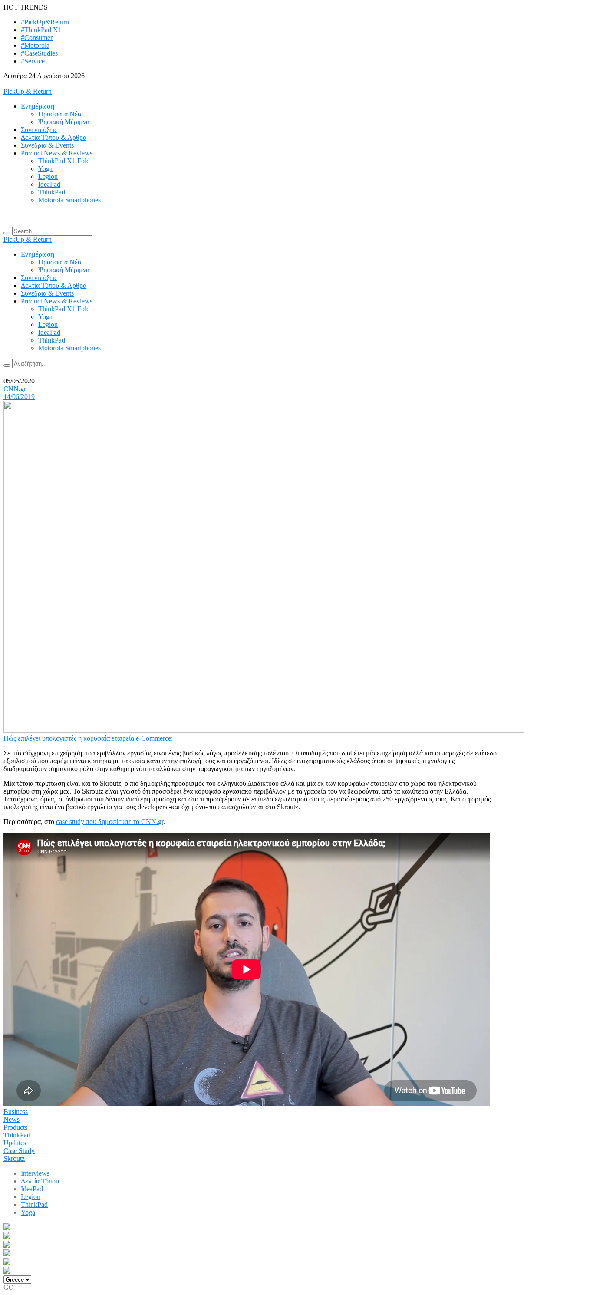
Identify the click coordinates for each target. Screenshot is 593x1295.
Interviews (35, 1173)
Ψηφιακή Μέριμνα (63, 121)
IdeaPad (49, 184)
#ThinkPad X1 (41, 29)
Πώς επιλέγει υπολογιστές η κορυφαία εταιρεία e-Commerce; (88, 738)
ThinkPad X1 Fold (64, 161)
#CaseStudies (39, 53)
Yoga (45, 168)
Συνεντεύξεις (39, 129)
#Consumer (37, 37)
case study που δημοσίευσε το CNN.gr (109, 821)
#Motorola (35, 45)
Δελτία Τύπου (40, 1181)
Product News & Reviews (56, 153)
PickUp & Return (27, 91)
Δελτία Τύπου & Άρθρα (53, 137)
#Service (33, 61)
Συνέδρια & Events (47, 145)
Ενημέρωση (37, 106)
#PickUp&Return (45, 22)
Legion (48, 176)
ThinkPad (51, 192)
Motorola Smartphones (69, 200)
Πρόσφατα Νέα (59, 114)
